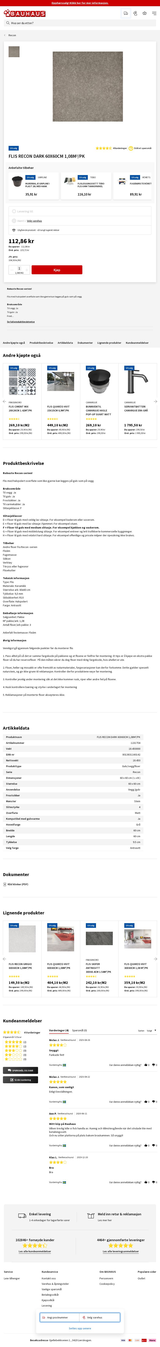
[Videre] (155, 401)
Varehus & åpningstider (55, 1284)
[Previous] (4, 401)
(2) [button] (24, 1041)
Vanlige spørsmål (52, 1289)
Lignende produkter (109, 342)
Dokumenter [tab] (16, 874)
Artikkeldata (65, 342)
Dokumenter (85, 342)
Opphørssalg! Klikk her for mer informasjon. (80, 3)
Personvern (106, 1278)
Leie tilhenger (12, 1278)
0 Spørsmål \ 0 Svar (12, 1037)
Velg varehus (34, 221)
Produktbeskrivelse (41, 342)
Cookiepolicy (107, 1284)
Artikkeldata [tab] (16, 728)
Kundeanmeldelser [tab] (22, 1021)
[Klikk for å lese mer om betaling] (138, 1340)
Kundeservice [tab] (50, 1271)
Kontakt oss (49, 1278)
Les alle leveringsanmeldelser (121, 1251)
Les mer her (105, 1220)
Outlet (141, 1278)
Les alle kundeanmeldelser (35, 1251)
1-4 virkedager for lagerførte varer (49, 1220)
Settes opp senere (80, 1328)
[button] (20, 1070)
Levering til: (25, 211)
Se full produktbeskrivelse (21, 321)
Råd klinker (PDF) (18, 884)
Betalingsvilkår (50, 1294)
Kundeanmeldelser (137, 342)
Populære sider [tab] (147, 1271)
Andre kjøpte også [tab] (22, 355)
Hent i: (21, 221)
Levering (47, 1305)
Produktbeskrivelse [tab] (23, 463)
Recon (12, 35)
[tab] (59, 1031)
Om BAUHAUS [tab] (108, 1271)
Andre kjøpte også (14, 342)
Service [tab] (8, 1271)
